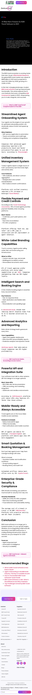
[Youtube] (21, 663)
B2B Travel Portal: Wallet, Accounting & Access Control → (13, 360)
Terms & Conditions (19, 683)
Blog (4, 17)
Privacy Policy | (11, 683)
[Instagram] (24, 663)
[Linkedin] (18, 663)
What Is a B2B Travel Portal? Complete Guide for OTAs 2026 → (14, 105)
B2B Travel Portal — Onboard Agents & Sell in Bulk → (14, 555)
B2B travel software (8, 89)
